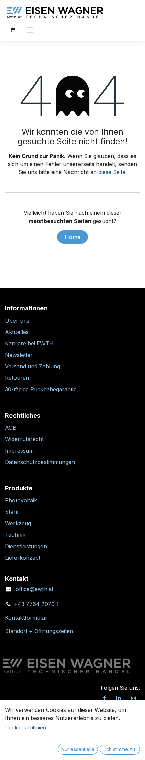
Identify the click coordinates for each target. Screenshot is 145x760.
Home (72, 237)
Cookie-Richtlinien (25, 727)
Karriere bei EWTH (29, 343)
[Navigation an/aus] (30, 29)
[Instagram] (133, 698)
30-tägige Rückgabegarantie (41, 389)
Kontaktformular (26, 617)
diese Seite (111, 172)
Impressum (19, 450)
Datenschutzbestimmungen (40, 462)
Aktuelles (17, 332)
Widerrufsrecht (24, 439)
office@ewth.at (34, 589)
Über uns (17, 320)
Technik (15, 534)
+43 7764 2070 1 (36, 604)
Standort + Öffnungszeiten (39, 631)
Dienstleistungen (26, 546)
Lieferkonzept (22, 557)
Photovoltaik (21, 500)
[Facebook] (104, 698)
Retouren (17, 377)
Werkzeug (18, 523)
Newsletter (19, 355)
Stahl (11, 511)
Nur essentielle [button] (77, 749)
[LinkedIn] (118, 698)
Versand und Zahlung (32, 366)
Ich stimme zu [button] (120, 749)
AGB (11, 427)
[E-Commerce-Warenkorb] (12, 30)
